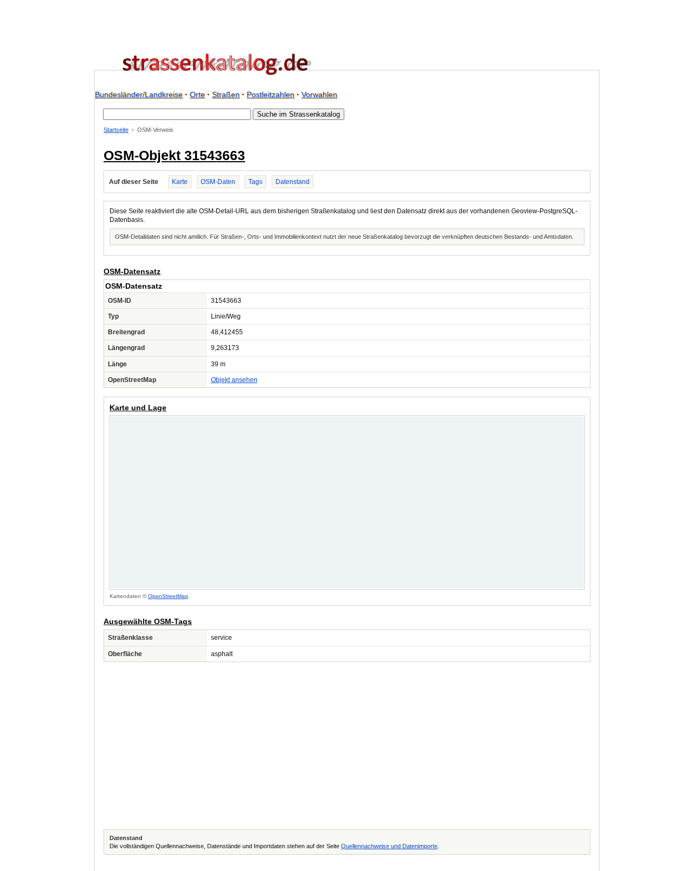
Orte (197, 94)
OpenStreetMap (168, 596)
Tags (255, 182)
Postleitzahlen (270, 94)
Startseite (116, 129)
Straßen (226, 94)
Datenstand (292, 182)
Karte (180, 182)
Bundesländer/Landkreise (139, 94)
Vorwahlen (319, 94)
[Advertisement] (347, 746)
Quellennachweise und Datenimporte (389, 846)
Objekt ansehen (234, 380)
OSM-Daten (218, 182)
